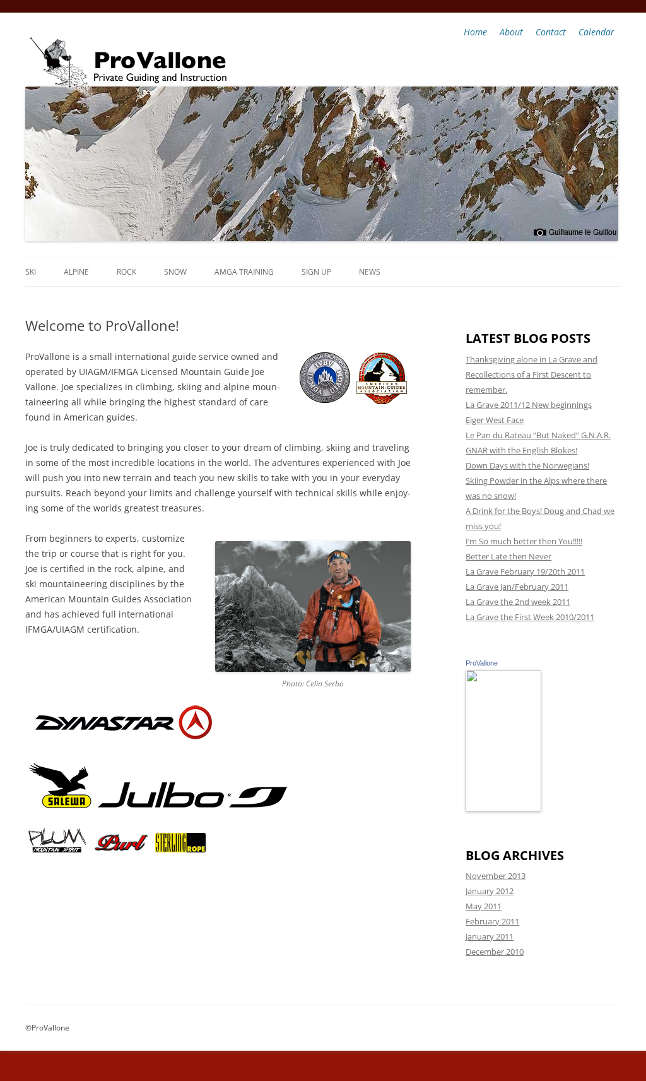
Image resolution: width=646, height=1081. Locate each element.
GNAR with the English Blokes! (521, 450)
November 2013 (496, 875)
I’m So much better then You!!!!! (524, 541)
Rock (126, 271)
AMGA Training (244, 271)
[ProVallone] (503, 809)
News (369, 271)
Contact (551, 32)
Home (475, 32)
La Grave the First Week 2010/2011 (530, 617)
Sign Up (316, 271)
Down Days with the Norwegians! (527, 465)
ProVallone (482, 663)
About (511, 32)
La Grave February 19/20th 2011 (525, 571)
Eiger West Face (495, 420)
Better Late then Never (508, 556)
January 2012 (490, 891)
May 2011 (484, 906)
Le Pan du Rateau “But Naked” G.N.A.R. (538, 435)
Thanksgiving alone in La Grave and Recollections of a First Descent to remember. (531, 374)
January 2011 (490, 936)
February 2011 (492, 921)
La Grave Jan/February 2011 (517, 586)
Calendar (596, 32)
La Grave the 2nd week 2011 (518, 601)
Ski (30, 271)
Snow (175, 271)
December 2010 (495, 951)
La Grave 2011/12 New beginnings (529, 404)
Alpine (76, 271)
